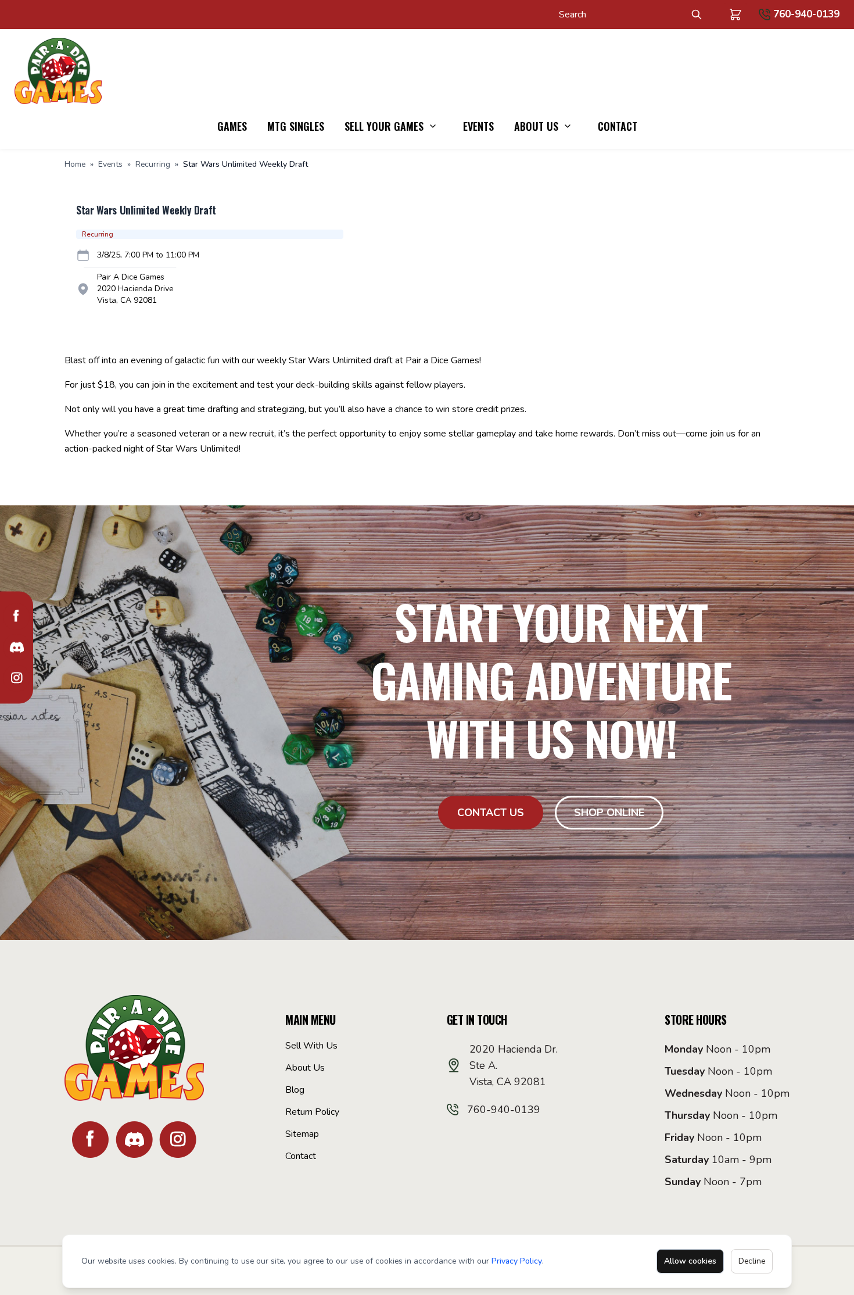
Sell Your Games (384, 126)
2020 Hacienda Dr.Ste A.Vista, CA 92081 (513, 1065)
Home (74, 164)
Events (478, 126)
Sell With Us (311, 1045)
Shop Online (609, 813)
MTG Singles (295, 126)
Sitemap (302, 1134)
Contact (617, 126)
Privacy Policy (516, 1261)
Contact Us (490, 813)
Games (232, 126)
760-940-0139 (806, 14)
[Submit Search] (696, 14)
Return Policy (312, 1112)
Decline (751, 1261)
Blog (294, 1089)
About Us (536, 126)
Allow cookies (690, 1261)
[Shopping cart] (735, 14)
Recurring (152, 164)
